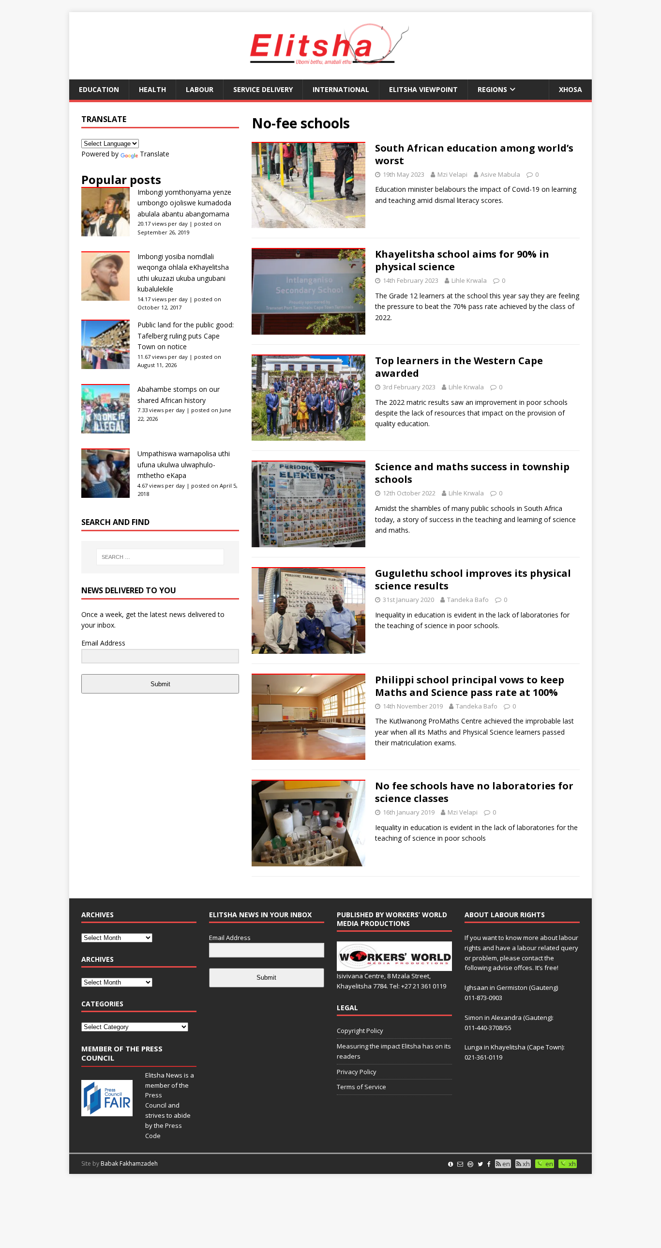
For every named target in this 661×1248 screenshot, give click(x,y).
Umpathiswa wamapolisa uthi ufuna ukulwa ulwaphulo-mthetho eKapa (183, 464)
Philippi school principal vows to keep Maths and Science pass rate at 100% (469, 686)
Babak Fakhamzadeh (129, 1163)
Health (152, 89)
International (341, 89)
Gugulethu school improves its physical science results (473, 579)
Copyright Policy (360, 1030)
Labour (199, 89)
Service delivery (263, 89)
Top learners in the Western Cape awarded (459, 367)
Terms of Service (361, 1086)
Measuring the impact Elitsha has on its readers (394, 1051)
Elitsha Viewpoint (423, 89)
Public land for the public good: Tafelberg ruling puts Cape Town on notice (185, 335)
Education (99, 89)
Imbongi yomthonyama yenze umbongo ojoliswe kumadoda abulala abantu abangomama (184, 202)
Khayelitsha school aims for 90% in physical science (462, 260)
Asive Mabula (500, 174)
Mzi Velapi (452, 174)
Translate (154, 153)
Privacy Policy (356, 1071)
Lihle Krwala (469, 280)
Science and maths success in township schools (472, 473)
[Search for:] (160, 557)
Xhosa (570, 89)
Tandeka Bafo (468, 599)
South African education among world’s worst (474, 154)
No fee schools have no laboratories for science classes (474, 792)
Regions (492, 89)
